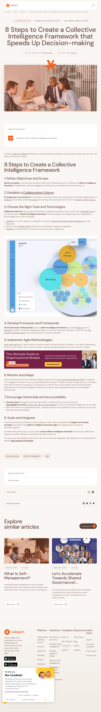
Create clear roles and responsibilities (41, 405)
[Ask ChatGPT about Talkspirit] (84, 503)
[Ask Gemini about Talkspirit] (94, 503)
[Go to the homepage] (14, 632)
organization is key (87, 211)
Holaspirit (10, 221)
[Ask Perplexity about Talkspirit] (90, 503)
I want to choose (28, 700)
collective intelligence (20, 154)
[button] (93, 5)
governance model (59, 221)
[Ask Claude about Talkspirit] (87, 503)
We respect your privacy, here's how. (16, 691)
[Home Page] (12, 5)
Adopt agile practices (12, 344)
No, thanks (11, 700)
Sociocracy (8, 330)
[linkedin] (93, 492)
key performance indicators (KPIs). (71, 379)
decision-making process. (85, 200)
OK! (45, 700)
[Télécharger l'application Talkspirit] (14, 661)
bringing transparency (75, 221)
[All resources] (88, 526)
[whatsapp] (89, 492)
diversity (35, 200)
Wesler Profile (24, 226)
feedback (8, 200)
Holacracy (80, 327)
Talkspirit (9, 229)
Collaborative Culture (38, 193)
